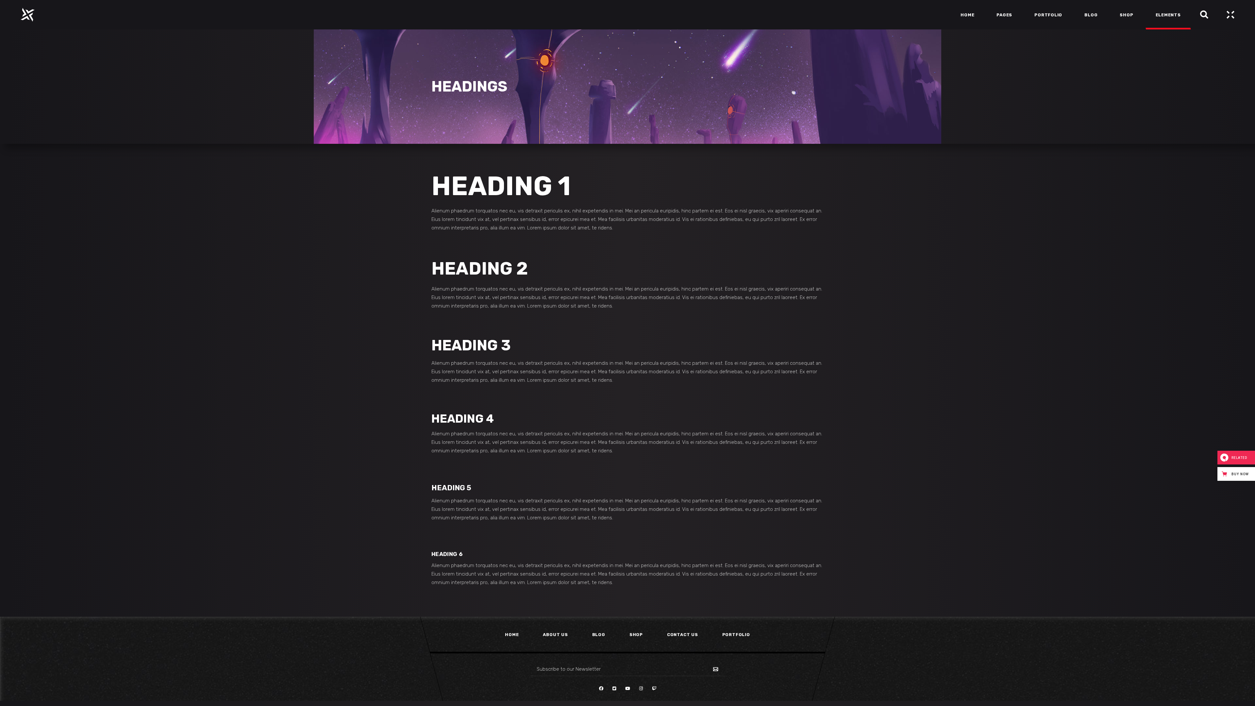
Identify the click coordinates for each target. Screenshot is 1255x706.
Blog (598, 634)
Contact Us (682, 634)
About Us (555, 634)
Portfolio (736, 634)
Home (512, 634)
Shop (636, 634)
